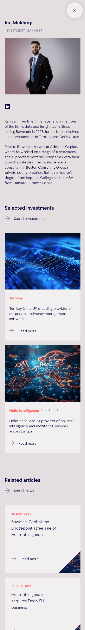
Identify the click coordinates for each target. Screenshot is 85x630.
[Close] (75, 10)
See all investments (29, 218)
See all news (24, 490)
